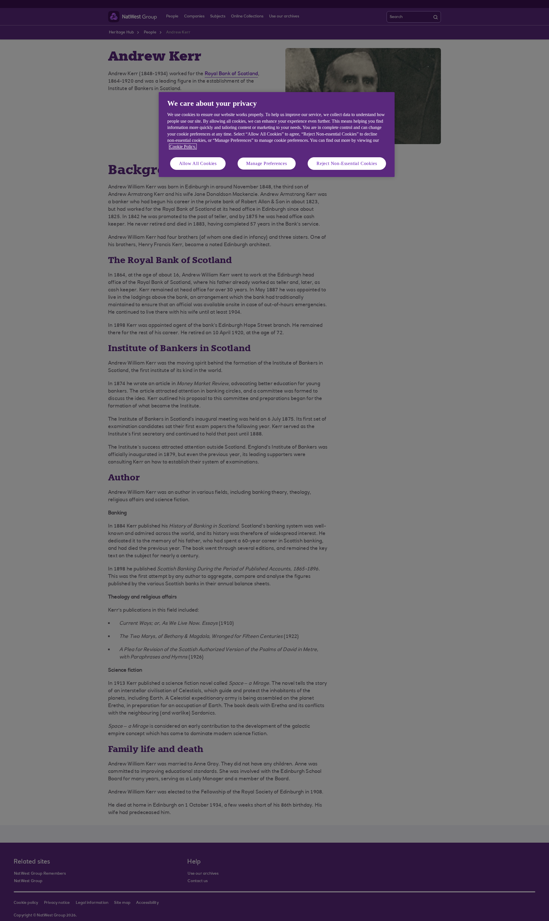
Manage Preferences (266, 163)
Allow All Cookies (198, 163)
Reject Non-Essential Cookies (347, 163)
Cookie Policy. (183, 146)
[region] (277, 134)
